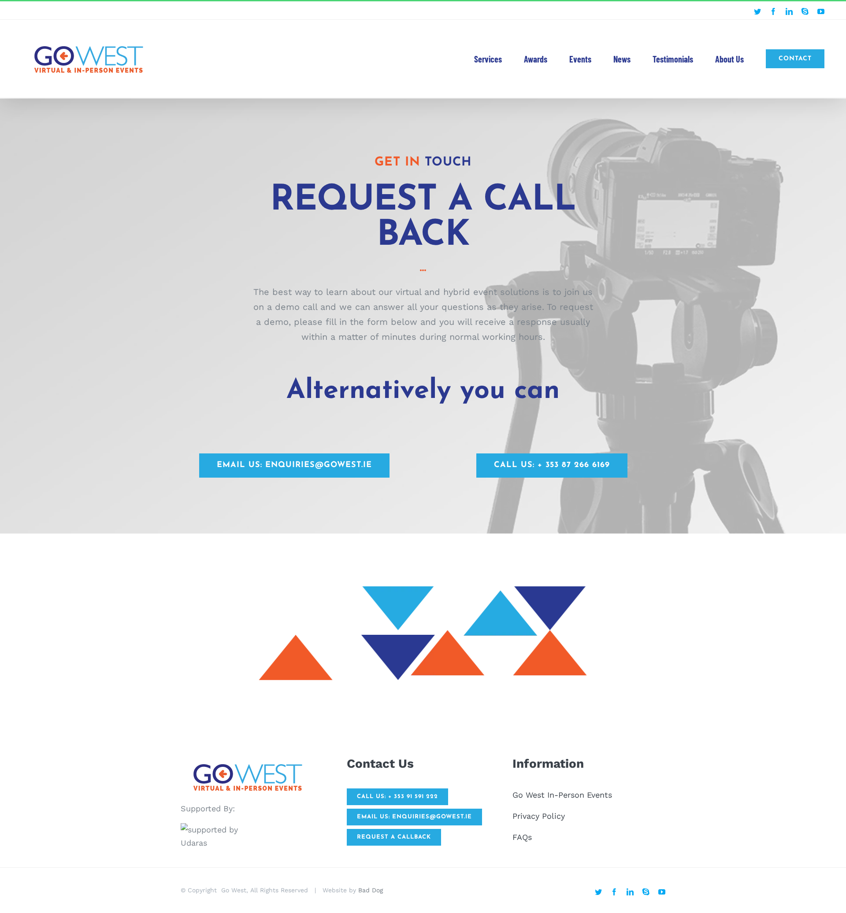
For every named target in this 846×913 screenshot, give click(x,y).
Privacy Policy (538, 816)
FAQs (522, 837)
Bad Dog (370, 890)
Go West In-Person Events (562, 794)
